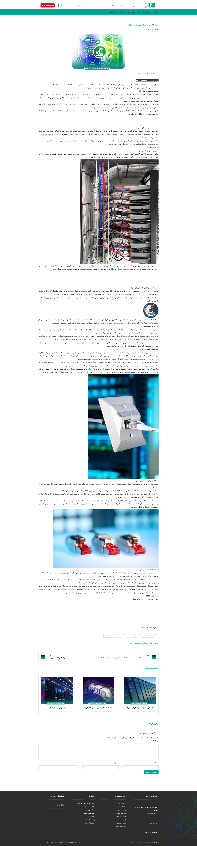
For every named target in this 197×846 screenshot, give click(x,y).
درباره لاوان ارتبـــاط (120, 806)
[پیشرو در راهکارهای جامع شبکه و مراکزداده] (150, 6)
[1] (158, 147)
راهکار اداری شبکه (90, 810)
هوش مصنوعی (135, 711)
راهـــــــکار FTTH (90, 820)
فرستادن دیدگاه (151, 772)
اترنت (149, 94)
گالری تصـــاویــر (121, 820)
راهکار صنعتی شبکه (89, 813)
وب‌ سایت (75, 763)
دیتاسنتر (153, 711)
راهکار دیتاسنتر (91, 816)
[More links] (95, 5)
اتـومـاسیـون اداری (121, 826)
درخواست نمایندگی (120, 810)
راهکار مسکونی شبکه (89, 806)
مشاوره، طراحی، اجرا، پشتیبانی (86, 803)
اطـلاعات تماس (122, 803)
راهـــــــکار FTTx (90, 823)
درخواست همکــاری (120, 813)
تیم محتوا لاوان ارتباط (148, 635)
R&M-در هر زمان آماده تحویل (143, 599)
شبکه (119, 635)
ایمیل (116, 763)
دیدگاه (156, 741)
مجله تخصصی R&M (110, 635)
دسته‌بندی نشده (109, 711)
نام (157, 763)
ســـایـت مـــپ (122, 829)
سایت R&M (150, 596)
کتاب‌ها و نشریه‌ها (121, 823)
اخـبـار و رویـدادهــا (121, 816)
